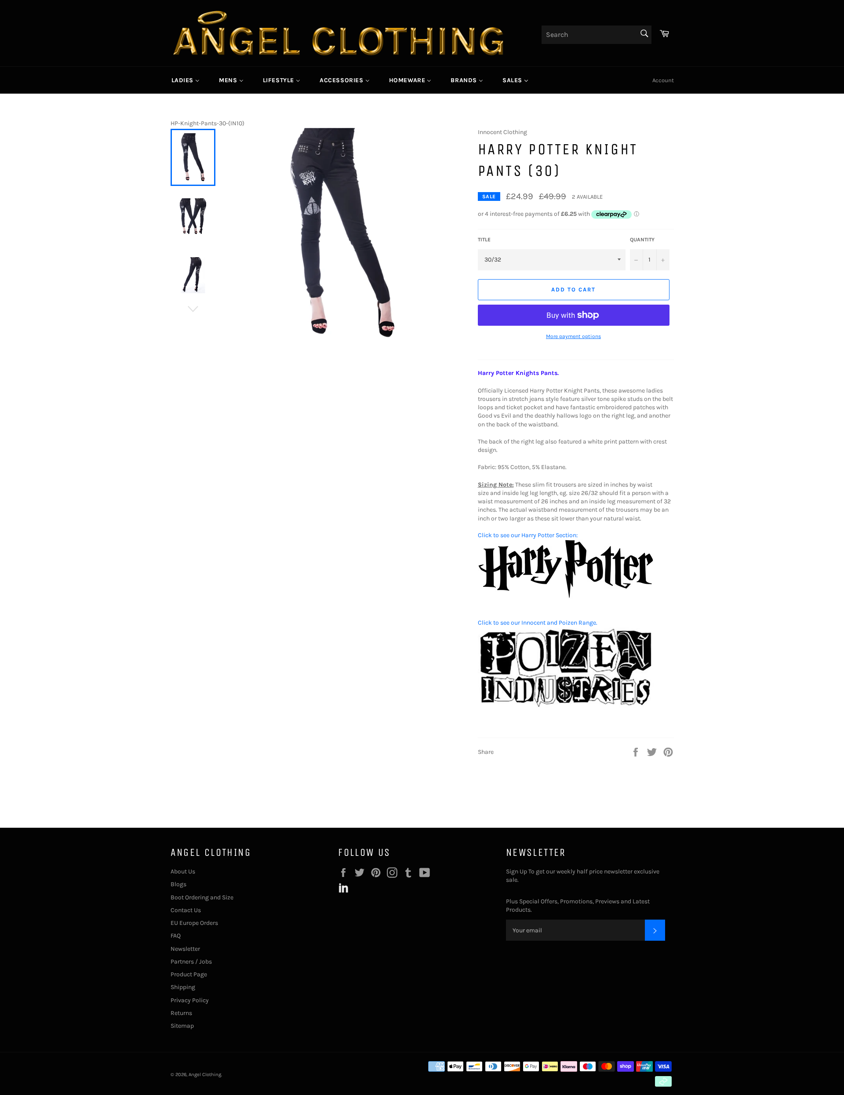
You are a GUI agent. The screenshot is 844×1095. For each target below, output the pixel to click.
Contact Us (186, 910)
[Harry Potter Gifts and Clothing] (566, 597)
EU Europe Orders (194, 923)
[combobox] (596, 34)
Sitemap (182, 1026)
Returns (181, 1013)
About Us (183, 871)
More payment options (573, 336)
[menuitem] (186, 80)
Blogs (178, 884)
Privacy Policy (190, 1000)
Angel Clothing (205, 1074)
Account (663, 80)
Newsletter (185, 949)
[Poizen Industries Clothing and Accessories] (566, 707)
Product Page (189, 974)
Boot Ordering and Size (202, 897)
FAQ (176, 935)
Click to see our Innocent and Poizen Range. (537, 622)
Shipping (183, 987)
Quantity (642, 239)
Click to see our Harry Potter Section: (528, 535)
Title (484, 239)
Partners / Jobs (191, 961)
